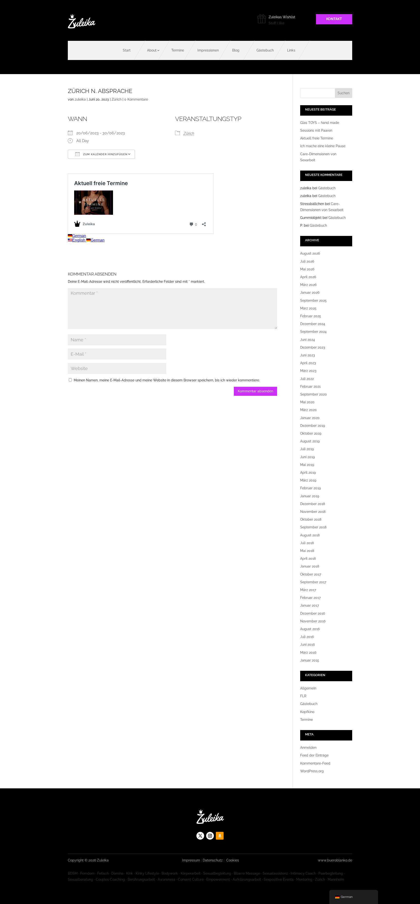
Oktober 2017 (310, 574)
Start (127, 50)
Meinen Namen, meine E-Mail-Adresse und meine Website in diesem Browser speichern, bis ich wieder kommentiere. (167, 380)
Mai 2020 (307, 402)
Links (291, 50)
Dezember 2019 (312, 426)
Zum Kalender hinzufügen (104, 154)
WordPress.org (312, 771)
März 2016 (308, 652)
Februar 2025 (310, 316)
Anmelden (308, 747)
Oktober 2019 (310, 433)
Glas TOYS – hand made (319, 123)
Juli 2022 (307, 379)
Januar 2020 (310, 418)
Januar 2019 (309, 496)
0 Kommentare (136, 99)
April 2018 (308, 558)
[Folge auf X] (200, 836)
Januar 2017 (309, 605)
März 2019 (308, 480)
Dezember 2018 (312, 504)
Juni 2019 (307, 457)
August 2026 (310, 253)
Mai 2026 (307, 269)
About (152, 50)
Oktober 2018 (310, 519)
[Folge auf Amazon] (220, 836)
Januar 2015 (309, 660)
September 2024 (313, 332)
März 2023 (308, 371)
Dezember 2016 (312, 613)
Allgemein (308, 688)
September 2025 (313, 300)
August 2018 (310, 535)
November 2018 (312, 512)
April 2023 (308, 363)
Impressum (191, 860)
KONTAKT (334, 19)
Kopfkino (307, 712)
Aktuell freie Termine (316, 138)
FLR (303, 696)
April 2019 (308, 472)
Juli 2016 (307, 637)
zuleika (80, 99)
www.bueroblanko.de (335, 860)
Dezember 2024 (312, 324)
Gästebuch (265, 50)
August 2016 (310, 629)
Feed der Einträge (314, 755)
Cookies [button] (232, 860)
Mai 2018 (307, 551)
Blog (235, 50)
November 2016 (312, 621)
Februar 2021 (310, 386)
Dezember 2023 (312, 347)
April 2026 (308, 277)
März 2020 (308, 410)
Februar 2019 (310, 488)
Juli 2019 (307, 449)
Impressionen (208, 50)
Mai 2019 (307, 465)
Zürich (117, 99)
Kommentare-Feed (315, 763)
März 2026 (308, 285)
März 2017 (308, 590)
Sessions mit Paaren (316, 130)
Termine (177, 50)
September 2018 (313, 527)
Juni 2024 (307, 340)
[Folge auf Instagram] (210, 836)
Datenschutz (213, 860)
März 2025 (308, 308)
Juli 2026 (307, 261)
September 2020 (313, 394)
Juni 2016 (307, 644)
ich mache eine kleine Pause (322, 146)
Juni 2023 (307, 355)
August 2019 (310, 441)
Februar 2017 (310, 598)
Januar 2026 (309, 292)
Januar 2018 (309, 566)
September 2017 (313, 582)
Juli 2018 (307, 543)
